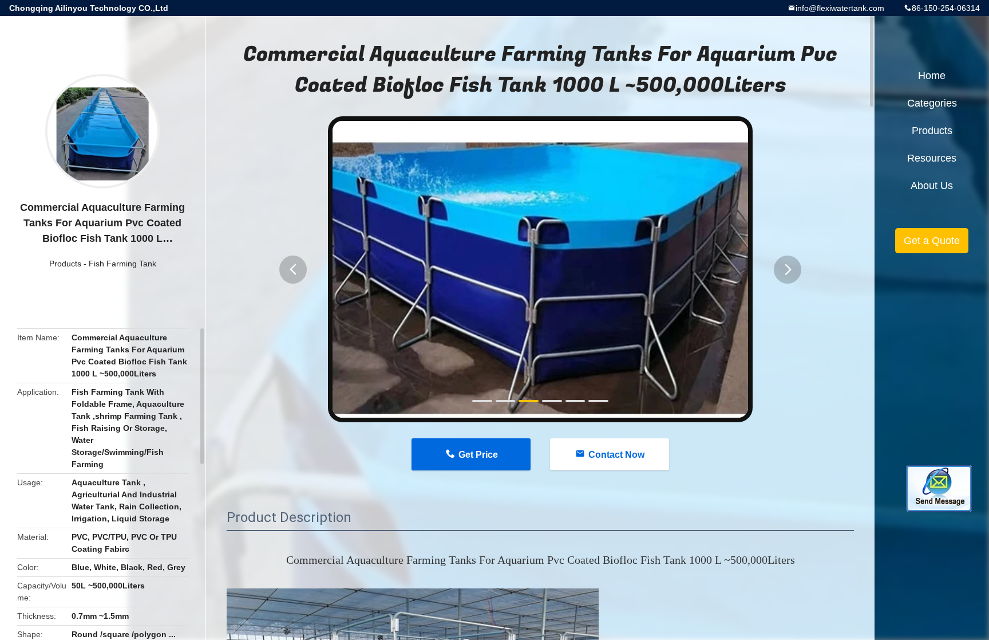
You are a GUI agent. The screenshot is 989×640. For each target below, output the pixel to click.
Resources (931, 158)
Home (932, 75)
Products (65, 263)
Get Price (478, 455)
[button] (293, 270)
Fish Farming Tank (122, 263)
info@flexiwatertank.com (840, 8)
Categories (932, 103)
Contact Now (616, 455)
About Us (932, 185)
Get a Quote (932, 240)
